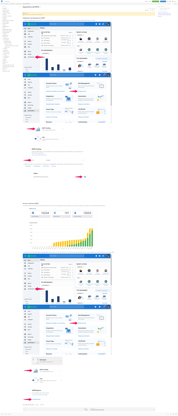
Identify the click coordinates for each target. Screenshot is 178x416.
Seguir (147, 10)
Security (4, 63)
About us (2, 414)
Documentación (6, 3)
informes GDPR (53, 164)
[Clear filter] (19, 6)
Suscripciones (6, 50)
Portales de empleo (6, 26)
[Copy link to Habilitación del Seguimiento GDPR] (46, 18)
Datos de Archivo (7, 47)
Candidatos (4, 17)
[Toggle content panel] (156, 7)
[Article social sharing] (150, 10)
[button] (171, 4)
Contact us (9, 414)
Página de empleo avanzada (7, 29)
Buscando (4, 14)
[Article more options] (154, 10)
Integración (5, 48)
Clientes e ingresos (6, 23)
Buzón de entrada (5, 35)
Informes (4, 27)
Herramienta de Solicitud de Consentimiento (12, 45)
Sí (38, 404)
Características (6, 57)
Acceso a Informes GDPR (163, 9)
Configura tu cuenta (6, 10)
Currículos (5, 54)
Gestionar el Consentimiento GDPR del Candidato (164, 13)
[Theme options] (170, 1)
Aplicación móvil (5, 62)
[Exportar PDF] (152, 10)
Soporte (5, 59)
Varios (4, 69)
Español (174, 1)
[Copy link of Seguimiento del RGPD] (40, 7)
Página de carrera (6, 51)
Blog (6, 414)
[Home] (2, 1)
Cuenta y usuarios (6, 38)
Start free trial (163, 1)
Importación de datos (7, 41)
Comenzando (5, 8)
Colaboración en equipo (6, 13)
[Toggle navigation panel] (21, 7)
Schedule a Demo (155, 1)
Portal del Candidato (6, 32)
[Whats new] (168, 1)
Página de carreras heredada (7, 30)
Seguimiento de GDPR (26, 3)
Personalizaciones (6, 56)
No (43, 404)
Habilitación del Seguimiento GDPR (165, 8)
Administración (12, 3)
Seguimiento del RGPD (8, 44)
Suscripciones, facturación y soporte (8, 66)
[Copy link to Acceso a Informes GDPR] (40, 203)
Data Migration (5, 68)
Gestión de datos (18, 3)
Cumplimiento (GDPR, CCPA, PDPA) (8, 65)
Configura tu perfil (5, 11)
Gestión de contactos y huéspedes (8, 20)
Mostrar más (159, 16)
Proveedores (5, 33)
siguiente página (32, 20)
